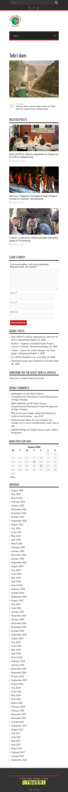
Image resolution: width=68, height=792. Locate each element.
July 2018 (15, 688)
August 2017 (17, 729)
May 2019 (16, 650)
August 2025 (17, 524)
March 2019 (16, 657)
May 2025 (16, 536)
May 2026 (16, 494)
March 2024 (16, 585)
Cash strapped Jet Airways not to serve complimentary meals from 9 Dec (35, 423)
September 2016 (19, 760)
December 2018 (18, 669)
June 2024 (16, 574)
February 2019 (18, 661)
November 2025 (18, 513)
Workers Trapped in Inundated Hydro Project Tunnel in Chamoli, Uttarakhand (33, 197)
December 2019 (18, 623)
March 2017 (16, 748)
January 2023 (17, 612)
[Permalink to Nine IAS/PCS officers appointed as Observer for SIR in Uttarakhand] (34, 138)
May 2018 (16, 695)
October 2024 (17, 559)
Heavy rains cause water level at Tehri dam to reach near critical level (35, 106)
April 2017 (16, 744)
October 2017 (17, 722)
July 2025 (15, 528)
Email (13, 302)
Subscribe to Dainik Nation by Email (26, 378)
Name (13, 293)
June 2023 (16, 608)
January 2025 (17, 551)
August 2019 (17, 638)
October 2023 (17, 593)
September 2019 (19, 634)
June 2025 (16, 532)
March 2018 (16, 703)
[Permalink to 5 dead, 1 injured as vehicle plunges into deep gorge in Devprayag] (34, 221)
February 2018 (18, 707)
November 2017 (18, 718)
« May (12, 477)
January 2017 (17, 756)
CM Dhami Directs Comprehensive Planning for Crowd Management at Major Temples (34, 397)
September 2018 (19, 680)
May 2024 (16, 578)
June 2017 (16, 737)
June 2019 (16, 646)
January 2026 (17, 505)
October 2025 (17, 517)
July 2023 (15, 604)
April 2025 (16, 540)
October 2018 (17, 676)
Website (14, 312)
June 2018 (16, 691)
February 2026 (18, 502)
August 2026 (17, 490)
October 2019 (17, 631)
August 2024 (17, 566)
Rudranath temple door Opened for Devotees (32, 361)
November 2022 (18, 615)
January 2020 (17, 619)
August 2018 (17, 684)
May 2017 (16, 741)
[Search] (56, 2)
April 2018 (16, 699)
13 (34, 462)
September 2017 (19, 726)
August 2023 (17, 600)
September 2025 (19, 521)
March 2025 (16, 543)
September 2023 (19, 596)
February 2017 (18, 752)
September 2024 (19, 562)
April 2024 (16, 581)
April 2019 (16, 653)
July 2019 (15, 642)
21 (41, 466)
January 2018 (17, 710)
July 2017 (15, 733)
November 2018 (18, 672)
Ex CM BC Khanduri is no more (26, 357)
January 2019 (17, 665)
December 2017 (18, 714)
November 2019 (18, 627)
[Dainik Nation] (34, 21)
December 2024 (18, 555)
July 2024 (15, 570)
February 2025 (18, 547)
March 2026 (16, 498)
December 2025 (18, 509)
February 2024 (18, 589)
